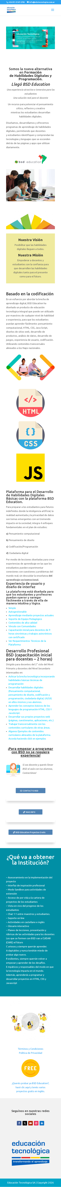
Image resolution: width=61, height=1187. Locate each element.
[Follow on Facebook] (19, 1123)
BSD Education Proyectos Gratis (30, 832)
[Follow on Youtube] (30, 1123)
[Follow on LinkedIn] (42, 1123)
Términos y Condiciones (30, 1048)
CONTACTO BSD (30, 791)
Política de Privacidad (30, 1053)
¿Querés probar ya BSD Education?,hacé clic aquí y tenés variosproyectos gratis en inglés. (30, 1087)
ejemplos (41, 738)
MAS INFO (30, 812)
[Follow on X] (25, 1123)
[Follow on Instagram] (36, 1123)
